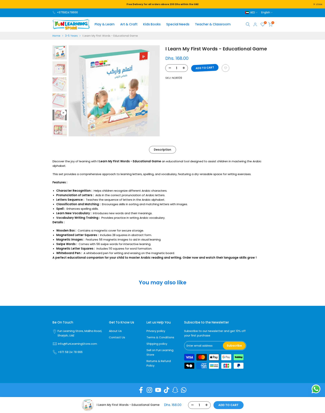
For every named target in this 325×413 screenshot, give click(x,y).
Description (162, 150)
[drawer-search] (248, 24)
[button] (225, 68)
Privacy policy (156, 331)
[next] (152, 91)
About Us (115, 331)
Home (56, 36)
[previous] (76, 91)
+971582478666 (67, 12)
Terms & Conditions (160, 337)
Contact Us (117, 337)
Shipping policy (157, 344)
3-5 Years (71, 36)
